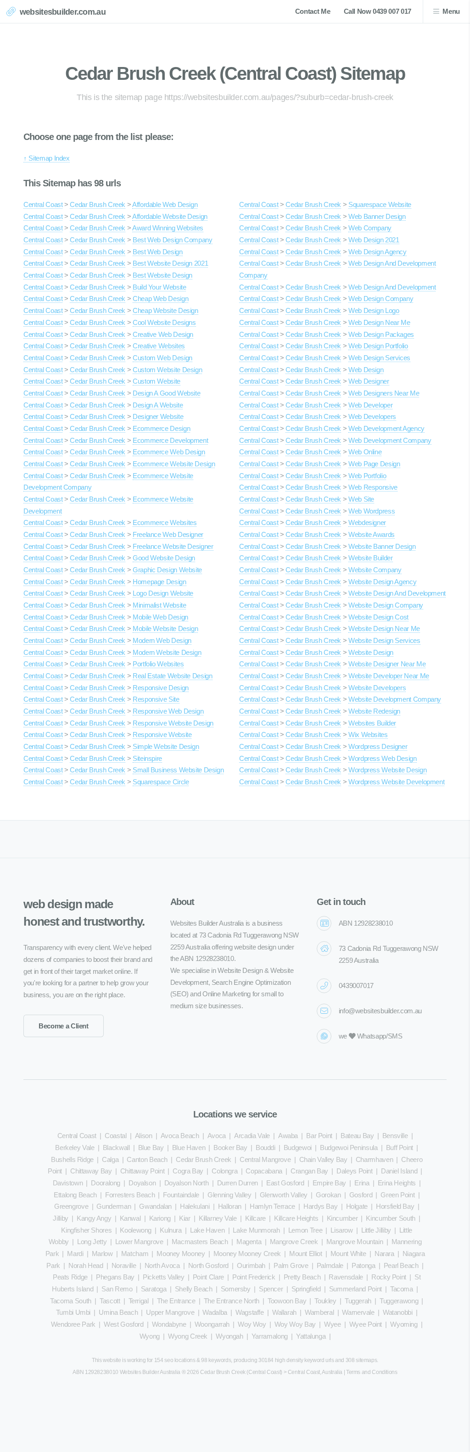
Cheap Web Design (160, 298)
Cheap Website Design (165, 310)
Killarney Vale (218, 1218)
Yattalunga (310, 1336)
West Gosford (124, 1324)
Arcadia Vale (252, 1135)
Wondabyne (169, 1324)
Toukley (325, 1301)
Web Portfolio (367, 476)
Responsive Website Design (173, 723)
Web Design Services (379, 358)
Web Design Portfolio (378, 346)
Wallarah (284, 1312)
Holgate (357, 1206)
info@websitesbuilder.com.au (380, 1011)
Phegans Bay (115, 1277)
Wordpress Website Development (396, 782)
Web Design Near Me (379, 322)
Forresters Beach (130, 1195)
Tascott (110, 1301)
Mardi (75, 1253)
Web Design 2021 (373, 240)
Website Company (375, 570)
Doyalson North (186, 1183)
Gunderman (113, 1206)
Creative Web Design (163, 334)
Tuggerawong (399, 1301)
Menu (451, 11)
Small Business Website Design (178, 770)
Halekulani (194, 1206)
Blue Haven (188, 1147)
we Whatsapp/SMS (371, 1036)
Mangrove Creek (294, 1241)
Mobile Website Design (165, 628)
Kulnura (170, 1230)
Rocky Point (388, 1277)
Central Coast (42, 204)
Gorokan (328, 1195)
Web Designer (368, 381)
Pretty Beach (302, 1277)
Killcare (255, 1218)
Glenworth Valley (284, 1195)
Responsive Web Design (168, 711)
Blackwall (116, 1147)
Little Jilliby (376, 1230)
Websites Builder (372, 723)
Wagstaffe (249, 1312)
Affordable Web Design (164, 204)
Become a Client (64, 1026)
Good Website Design (164, 558)
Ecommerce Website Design (174, 464)
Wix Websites (368, 734)
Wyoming (403, 1324)
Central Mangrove (265, 1159)
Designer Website (158, 416)
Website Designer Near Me (386, 664)
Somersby (236, 1289)
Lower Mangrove (139, 1241)
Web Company (370, 228)
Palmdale (330, 1265)
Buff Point (399, 1147)
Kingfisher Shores (86, 1230)
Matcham (134, 1253)
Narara (384, 1253)
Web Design (365, 370)
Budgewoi (298, 1147)
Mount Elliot (305, 1253)
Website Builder (370, 558)
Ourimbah (251, 1265)
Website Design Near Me (384, 628)
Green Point (397, 1195)
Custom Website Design (167, 370)
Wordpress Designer (377, 746)
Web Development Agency (386, 428)
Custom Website (156, 381)
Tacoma (401, 1289)
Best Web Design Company (173, 240)
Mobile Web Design (160, 617)
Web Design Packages (381, 334)
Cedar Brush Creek (97, 204)
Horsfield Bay (395, 1206)
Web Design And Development (392, 287)
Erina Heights (397, 1183)
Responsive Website (162, 734)
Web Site (361, 499)
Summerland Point (355, 1289)
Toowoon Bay (287, 1301)
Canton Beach (147, 1159)
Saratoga (154, 1289)
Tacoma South (70, 1301)
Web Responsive (372, 487)
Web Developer (370, 405)
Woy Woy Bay (295, 1324)
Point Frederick (253, 1277)
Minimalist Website (159, 605)
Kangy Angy (94, 1218)
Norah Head (85, 1265)
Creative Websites (159, 346)
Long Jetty (91, 1241)
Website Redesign (374, 711)
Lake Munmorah (256, 1230)
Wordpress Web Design (382, 758)
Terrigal (139, 1301)
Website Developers (377, 688)
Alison (143, 1135)
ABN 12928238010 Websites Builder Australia (126, 1372)
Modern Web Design (162, 640)
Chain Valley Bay (323, 1159)
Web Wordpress (371, 511)
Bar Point (319, 1135)
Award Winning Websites (167, 228)
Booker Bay (230, 1147)
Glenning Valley (229, 1195)
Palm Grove (291, 1265)
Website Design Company (385, 605)
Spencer (271, 1289)
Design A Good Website (166, 393)
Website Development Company (394, 699)
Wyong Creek (187, 1336)
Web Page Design (374, 464)
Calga (110, 1159)
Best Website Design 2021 (170, 263)
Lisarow (341, 1230)
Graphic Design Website (167, 570)
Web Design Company (380, 298)
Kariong (160, 1218)
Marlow (102, 1253)
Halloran (229, 1206)
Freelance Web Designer (168, 534)
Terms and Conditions (371, 1372)
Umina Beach (118, 1312)
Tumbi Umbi (73, 1312)
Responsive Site (156, 699)
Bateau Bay (357, 1135)
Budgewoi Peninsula (348, 1147)
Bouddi (265, 1147)
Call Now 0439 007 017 (377, 11)
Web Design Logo (373, 310)
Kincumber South (390, 1218)
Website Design (370, 652)
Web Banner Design (377, 216)
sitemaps (366, 1360)
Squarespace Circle (161, 782)
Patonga (363, 1265)
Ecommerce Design (161, 428)
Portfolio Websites (158, 664)
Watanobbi (398, 1312)
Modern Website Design (167, 652)
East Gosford (285, 1183)
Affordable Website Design (169, 216)
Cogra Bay (188, 1171)
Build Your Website (159, 287)
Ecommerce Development (170, 440)
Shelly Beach (194, 1289)
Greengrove (71, 1206)
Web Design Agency (377, 252)
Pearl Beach (401, 1265)
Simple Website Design (166, 746)
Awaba (288, 1135)
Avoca (216, 1135)
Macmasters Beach (200, 1241)
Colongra (224, 1171)
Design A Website (158, 405)
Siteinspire (147, 758)
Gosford (360, 1195)
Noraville (124, 1265)
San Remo (116, 1289)
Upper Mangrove (170, 1312)
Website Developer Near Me (388, 676)
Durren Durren (237, 1183)
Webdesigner (367, 522)
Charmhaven (374, 1159)
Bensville (395, 1135)
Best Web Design (158, 252)
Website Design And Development (397, 593)
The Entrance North (231, 1301)
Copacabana (264, 1171)
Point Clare (208, 1277)
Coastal (115, 1135)
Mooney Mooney (181, 1253)
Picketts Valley (164, 1277)
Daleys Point (354, 1171)
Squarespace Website (379, 204)
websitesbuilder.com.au (63, 12)
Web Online (364, 452)
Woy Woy (252, 1324)
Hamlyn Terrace (272, 1206)
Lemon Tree (305, 1230)
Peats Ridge (70, 1277)
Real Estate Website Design (172, 676)
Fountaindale (181, 1195)
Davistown (68, 1183)
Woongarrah (212, 1324)
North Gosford (208, 1265)
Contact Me (312, 11)
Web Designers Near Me (383, 393)
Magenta (248, 1241)
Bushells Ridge (72, 1159)
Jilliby (60, 1218)
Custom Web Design (162, 358)
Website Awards (371, 534)
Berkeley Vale (74, 1147)
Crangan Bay (309, 1171)
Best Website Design (162, 275)
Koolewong (135, 1230)
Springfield (306, 1289)
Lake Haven (207, 1230)
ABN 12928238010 (366, 923)
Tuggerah (358, 1301)
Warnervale (358, 1312)
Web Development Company (389, 440)
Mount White (348, 1253)
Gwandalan (155, 1206)
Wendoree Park (73, 1324)
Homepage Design (159, 582)
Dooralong (105, 1183)
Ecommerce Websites (164, 522)
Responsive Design (161, 688)
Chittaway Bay (91, 1171)
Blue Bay (151, 1147)
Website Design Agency (382, 582)
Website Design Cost (378, 617)
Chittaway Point (142, 1171)
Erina (361, 1183)
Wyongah (229, 1336)
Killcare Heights (296, 1218)
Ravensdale (346, 1277)
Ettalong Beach (75, 1195)
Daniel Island (399, 1171)
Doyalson (142, 1183)
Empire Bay (329, 1183)
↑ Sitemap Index (46, 158)
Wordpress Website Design (387, 770)
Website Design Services (384, 640)
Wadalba (214, 1312)
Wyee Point (365, 1324)
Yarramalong (270, 1336)
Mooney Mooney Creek (247, 1253)
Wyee (332, 1324)
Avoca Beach (180, 1135)
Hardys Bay (320, 1206)
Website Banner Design (381, 546)
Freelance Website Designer (173, 546)
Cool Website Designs (164, 322)
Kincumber (342, 1218)
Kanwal (130, 1218)
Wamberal (319, 1312)
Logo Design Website (163, 593)
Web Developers (372, 416)
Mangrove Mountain (354, 1241)
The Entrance (176, 1301)
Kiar (184, 1218)
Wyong (150, 1336)
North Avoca (162, 1265)
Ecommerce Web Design (169, 452)
